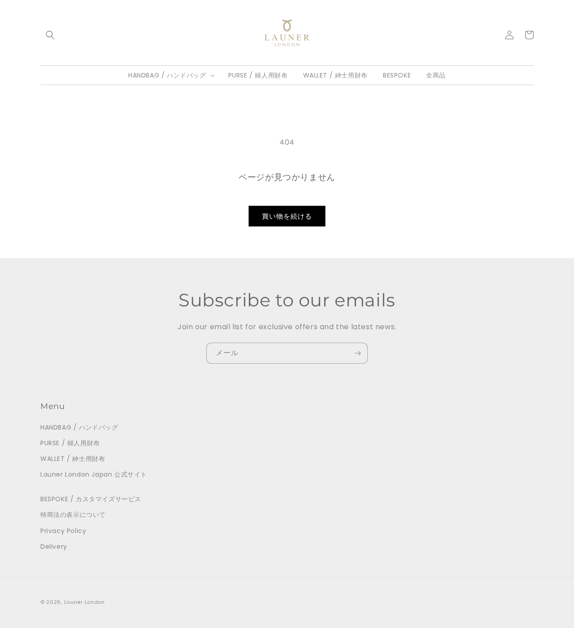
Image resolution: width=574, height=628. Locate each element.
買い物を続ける (287, 216)
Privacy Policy (63, 530)
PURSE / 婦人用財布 (70, 443)
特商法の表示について (73, 514)
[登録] (357, 353)
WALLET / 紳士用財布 (72, 458)
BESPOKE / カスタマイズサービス (90, 499)
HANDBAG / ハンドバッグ (79, 427)
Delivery (53, 546)
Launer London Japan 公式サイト (93, 474)
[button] (50, 35)
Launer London (84, 602)
